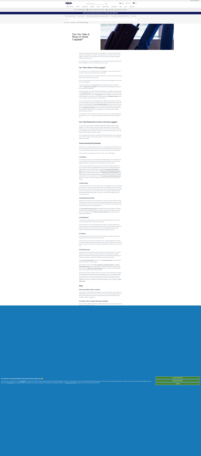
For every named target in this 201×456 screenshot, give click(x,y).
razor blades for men (86, 93)
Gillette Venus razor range (88, 107)
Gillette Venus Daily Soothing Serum (95, 268)
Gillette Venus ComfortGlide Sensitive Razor (111, 176)
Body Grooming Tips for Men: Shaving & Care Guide (66, 16)
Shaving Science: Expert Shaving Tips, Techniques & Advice (97, 16)
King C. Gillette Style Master (101, 104)
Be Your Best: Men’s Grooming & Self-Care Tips (120, 16)
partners (23, 381)
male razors (95, 85)
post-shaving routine (107, 260)
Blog (68, 22)
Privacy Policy (10, 383)
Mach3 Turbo (99, 94)
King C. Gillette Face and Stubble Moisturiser (104, 264)
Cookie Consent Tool (71, 383)
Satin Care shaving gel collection (101, 212)
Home (65, 22)
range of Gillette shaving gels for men (89, 208)
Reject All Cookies (178, 380)
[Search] (106, 3)
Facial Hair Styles (81, 16)
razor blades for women (113, 96)
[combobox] (97, 3)
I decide (178, 383)
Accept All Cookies (178, 377)
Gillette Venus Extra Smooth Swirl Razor (110, 172)
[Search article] (139, 19)
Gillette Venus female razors (90, 86)
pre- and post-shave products (87, 260)
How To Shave (73, 22)
